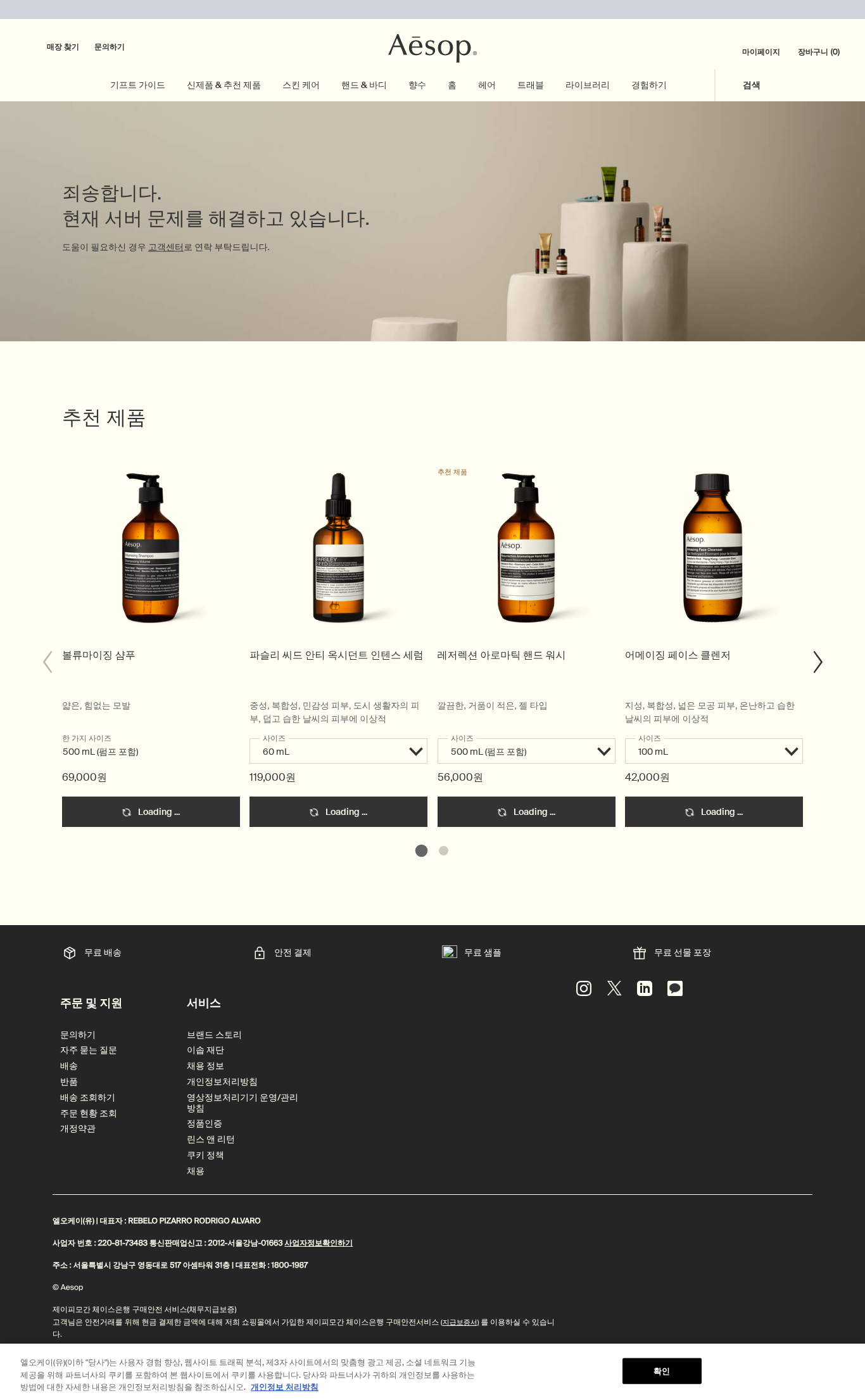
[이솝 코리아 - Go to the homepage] (432, 48)
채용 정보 (205, 1066)
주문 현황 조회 (88, 1113)
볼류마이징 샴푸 (99, 655)
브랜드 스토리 (214, 1035)
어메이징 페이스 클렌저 (678, 655)
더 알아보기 (151, 554)
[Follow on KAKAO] (675, 988)
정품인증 (204, 1123)
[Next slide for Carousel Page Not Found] (818, 662)
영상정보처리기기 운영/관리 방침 (242, 1103)
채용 (196, 1171)
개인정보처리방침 (222, 1081)
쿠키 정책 (205, 1155)
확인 (661, 1370)
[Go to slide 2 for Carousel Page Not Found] (443, 851)
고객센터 (166, 247)
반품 (69, 1081)
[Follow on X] (614, 988)
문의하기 (109, 46)
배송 (69, 1066)
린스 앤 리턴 (211, 1139)
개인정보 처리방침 (285, 1387)
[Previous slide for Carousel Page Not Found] (47, 662)
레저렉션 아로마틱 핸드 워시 (502, 655)
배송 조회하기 (87, 1097)
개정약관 (78, 1128)
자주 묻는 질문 (88, 1050)
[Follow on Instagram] (584, 988)
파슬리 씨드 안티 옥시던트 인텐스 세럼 (336, 655)
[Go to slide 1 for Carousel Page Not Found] (421, 851)
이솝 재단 (205, 1050)
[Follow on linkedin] (644, 988)
